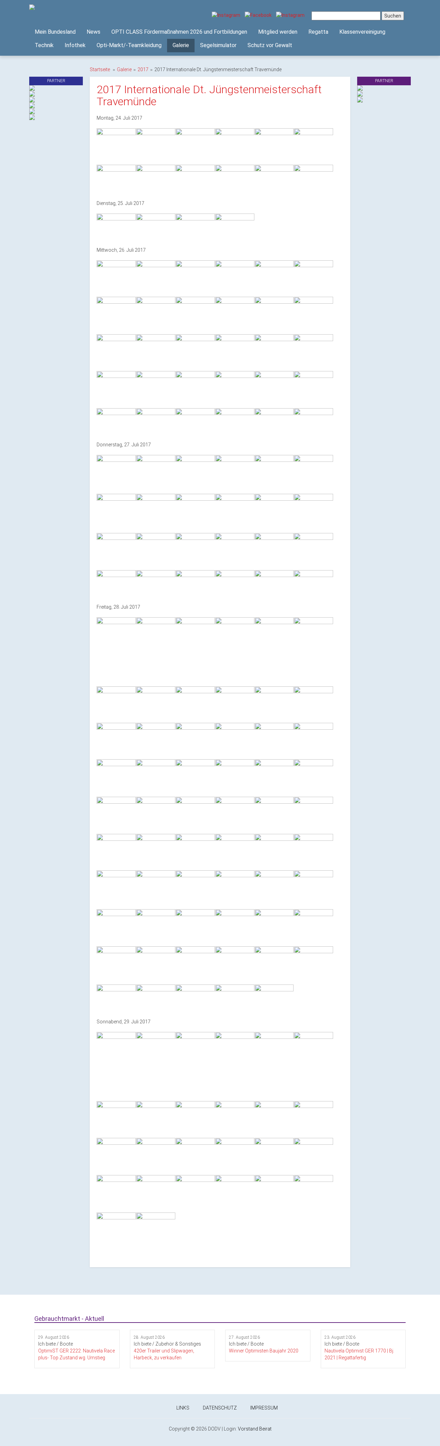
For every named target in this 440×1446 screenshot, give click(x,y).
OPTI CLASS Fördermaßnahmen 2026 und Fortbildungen (179, 32)
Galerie (181, 45)
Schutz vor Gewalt (270, 45)
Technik (44, 45)
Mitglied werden (277, 32)
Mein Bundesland (55, 32)
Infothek (75, 45)
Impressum (264, 1408)
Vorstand (248, 1429)
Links (182, 1408)
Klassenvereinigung (362, 32)
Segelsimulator (218, 45)
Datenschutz (220, 1408)
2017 (143, 69)
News (93, 32)
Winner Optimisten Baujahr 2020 (263, 1350)
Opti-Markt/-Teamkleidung (129, 45)
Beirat (265, 1429)
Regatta (318, 32)
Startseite (100, 69)
